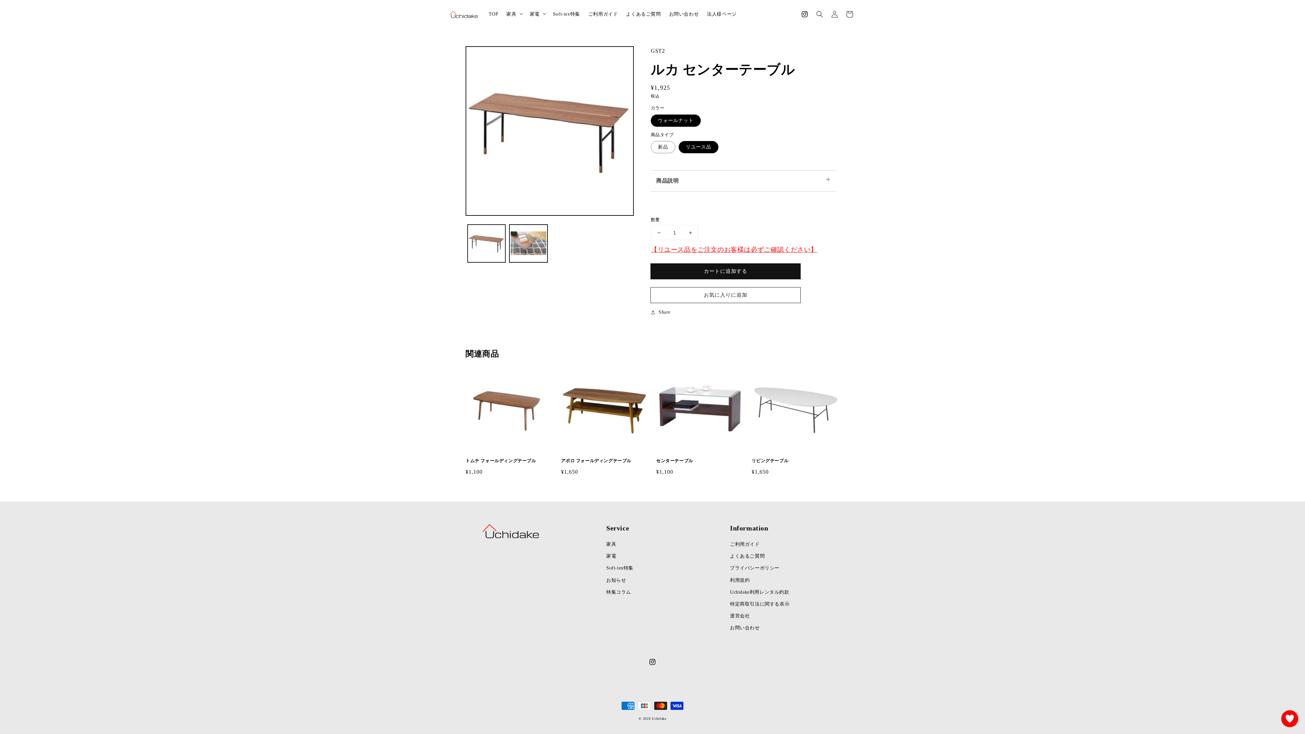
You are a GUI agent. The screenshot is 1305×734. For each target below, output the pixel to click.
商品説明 (667, 181)
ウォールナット (676, 120)
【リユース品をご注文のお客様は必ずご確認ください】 (734, 249)
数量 (655, 219)
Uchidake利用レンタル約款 (759, 592)
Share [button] (665, 312)
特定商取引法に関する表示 (759, 604)
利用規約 (740, 580)
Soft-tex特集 (619, 568)
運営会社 (740, 615)
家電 (611, 556)
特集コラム (618, 592)
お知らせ (616, 580)
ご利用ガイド (745, 544)
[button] (819, 14)
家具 (611, 544)
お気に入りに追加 (725, 295)
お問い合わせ (745, 627)
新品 (663, 147)
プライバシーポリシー (755, 568)
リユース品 (698, 147)
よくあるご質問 (747, 556)
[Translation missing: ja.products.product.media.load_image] (486, 243)
